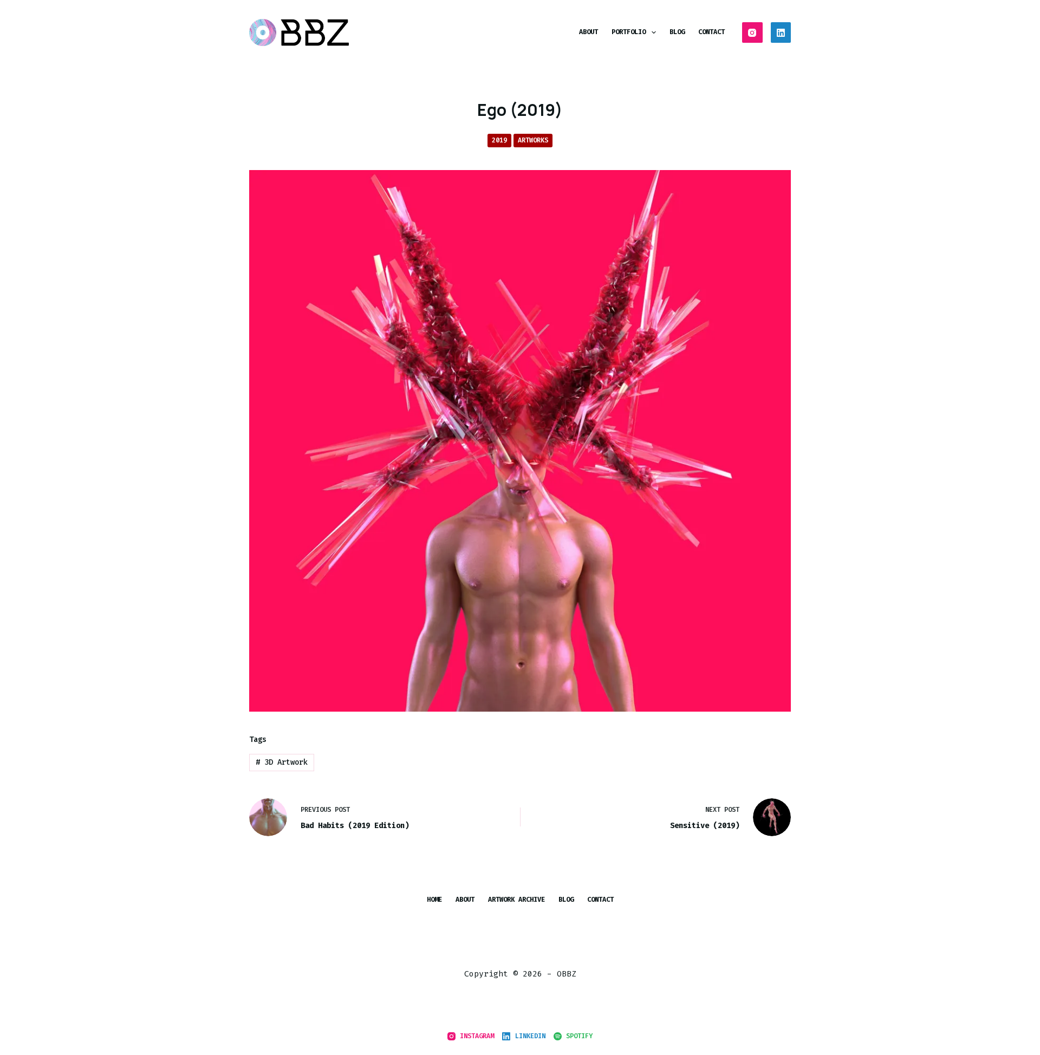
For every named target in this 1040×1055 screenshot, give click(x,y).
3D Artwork (282, 762)
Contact (711, 32)
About (588, 32)
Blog (677, 32)
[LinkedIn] (781, 32)
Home (434, 900)
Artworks (533, 140)
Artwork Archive (516, 900)
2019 (499, 140)
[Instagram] (752, 32)
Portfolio (629, 32)
